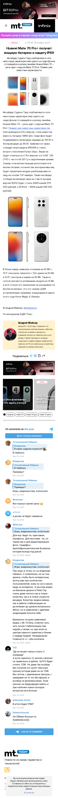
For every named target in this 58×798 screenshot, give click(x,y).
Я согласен (29, 792)
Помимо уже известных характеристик (29, 128)
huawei (10, 414)
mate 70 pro (31, 414)
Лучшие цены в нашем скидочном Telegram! (29, 35)
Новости (14, 43)
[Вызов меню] (6, 25)
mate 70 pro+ (45, 414)
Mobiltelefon (30, 308)
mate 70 (20, 414)
